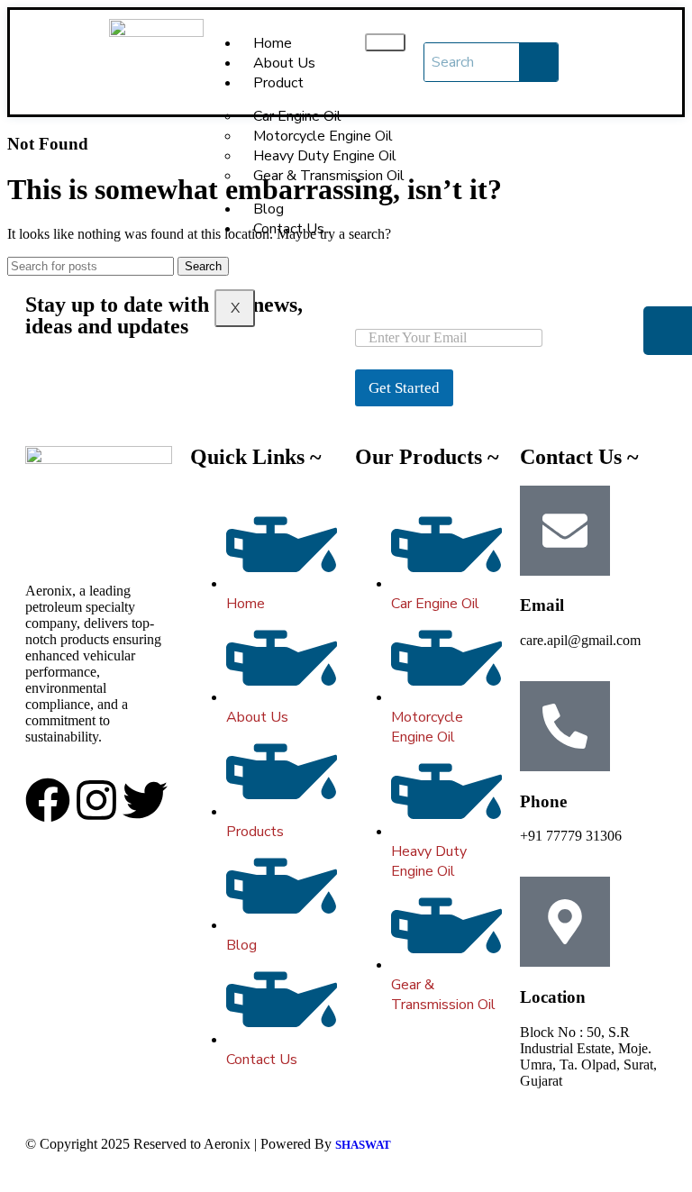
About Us (284, 63)
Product (278, 83)
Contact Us (288, 229)
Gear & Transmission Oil (329, 176)
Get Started (404, 387)
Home (272, 43)
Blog (268, 209)
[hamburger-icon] (385, 42)
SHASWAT (363, 1144)
